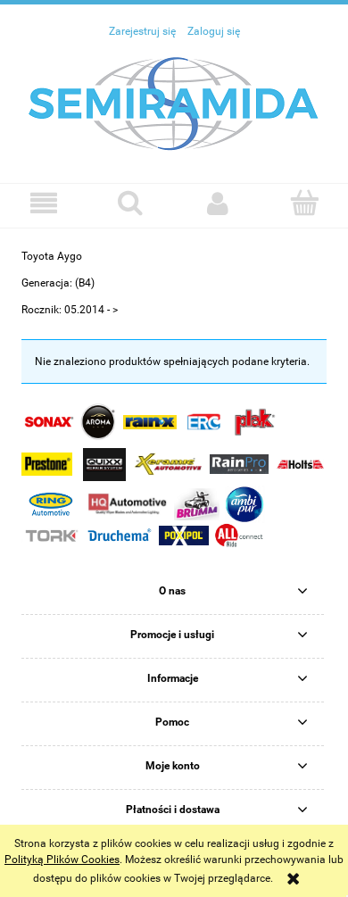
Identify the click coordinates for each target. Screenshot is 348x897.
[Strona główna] (174, 102)
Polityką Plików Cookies (62, 859)
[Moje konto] (217, 203)
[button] (43, 203)
